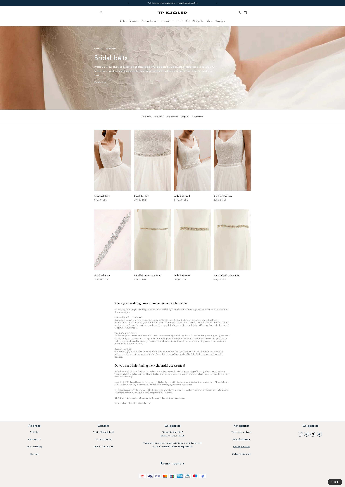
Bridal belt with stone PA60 (147, 275)
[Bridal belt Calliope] (232, 161)
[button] (101, 13)
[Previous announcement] (129, 3)
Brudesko (146, 117)
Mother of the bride (241, 453)
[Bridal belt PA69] (192, 241)
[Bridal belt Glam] (112, 161)
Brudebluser (197, 117)
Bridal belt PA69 (182, 275)
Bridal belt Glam (102, 196)
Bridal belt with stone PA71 (227, 275)
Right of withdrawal (241, 439)
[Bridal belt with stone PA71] (232, 241)
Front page (99, 49)
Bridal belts (111, 49)
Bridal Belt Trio (141, 196)
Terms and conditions (241, 432)
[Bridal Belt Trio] (152, 161)
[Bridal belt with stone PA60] (152, 241)
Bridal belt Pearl (182, 196)
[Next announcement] (216, 3)
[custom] (300, 434)
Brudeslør (158, 117)
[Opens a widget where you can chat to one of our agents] (334, 482)
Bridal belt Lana (102, 275)
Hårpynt (184, 117)
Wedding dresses (241, 446)
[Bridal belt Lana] (112, 241)
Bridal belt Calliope (223, 196)
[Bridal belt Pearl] (192, 161)
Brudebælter (172, 117)
